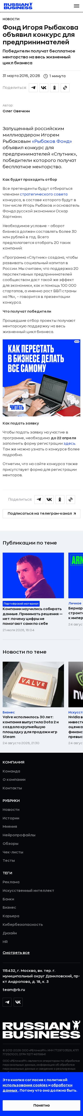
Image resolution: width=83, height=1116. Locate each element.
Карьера (11, 916)
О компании (14, 779)
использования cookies (25, 1085)
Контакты (12, 788)
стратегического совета (44, 194)
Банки (8, 899)
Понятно (41, 1105)
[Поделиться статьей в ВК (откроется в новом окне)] (43, 87)
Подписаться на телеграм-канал (40, 513)
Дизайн (10, 933)
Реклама (11, 882)
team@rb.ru (14, 990)
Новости (11, 19)
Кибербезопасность (23, 924)
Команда (11, 771)
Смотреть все (16, 953)
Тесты (9, 860)
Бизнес (9, 907)
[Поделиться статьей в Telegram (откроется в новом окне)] (33, 87)
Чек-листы (13, 852)
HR (5, 942)
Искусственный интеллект (28, 890)
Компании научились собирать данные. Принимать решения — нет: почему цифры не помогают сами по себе (33, 616)
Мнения (10, 826)
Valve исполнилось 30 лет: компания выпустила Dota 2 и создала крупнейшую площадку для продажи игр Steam (31, 727)
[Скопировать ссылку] (65, 87)
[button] (76, 6)
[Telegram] (7, 1002)
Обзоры (10, 844)
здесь (69, 443)
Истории (11, 818)
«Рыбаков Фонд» (52, 141)
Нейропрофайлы (19, 835)
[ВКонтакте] (18, 1002)
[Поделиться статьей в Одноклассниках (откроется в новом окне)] (54, 87)
